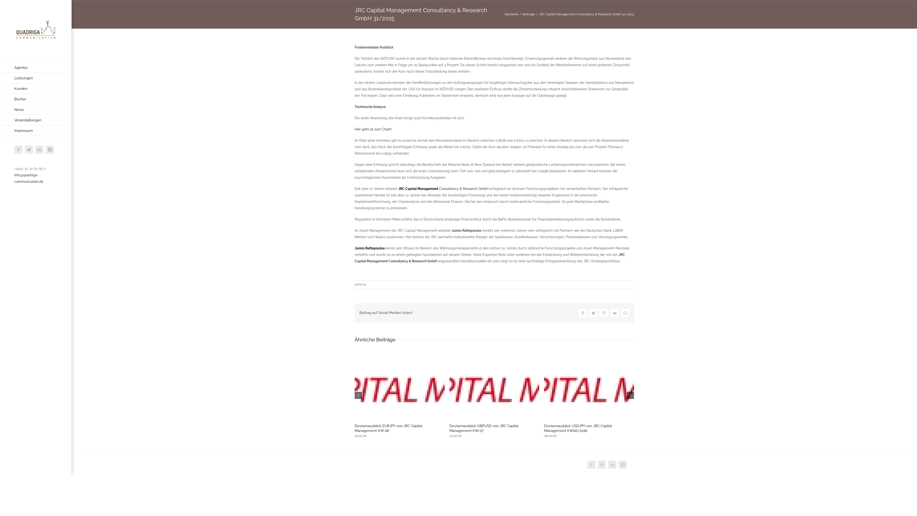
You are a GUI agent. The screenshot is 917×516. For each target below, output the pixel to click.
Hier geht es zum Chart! (373, 129)
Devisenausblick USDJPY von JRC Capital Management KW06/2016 (578, 428)
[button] (358, 395)
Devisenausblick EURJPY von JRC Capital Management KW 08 (388, 428)
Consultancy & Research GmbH (443, 189)
